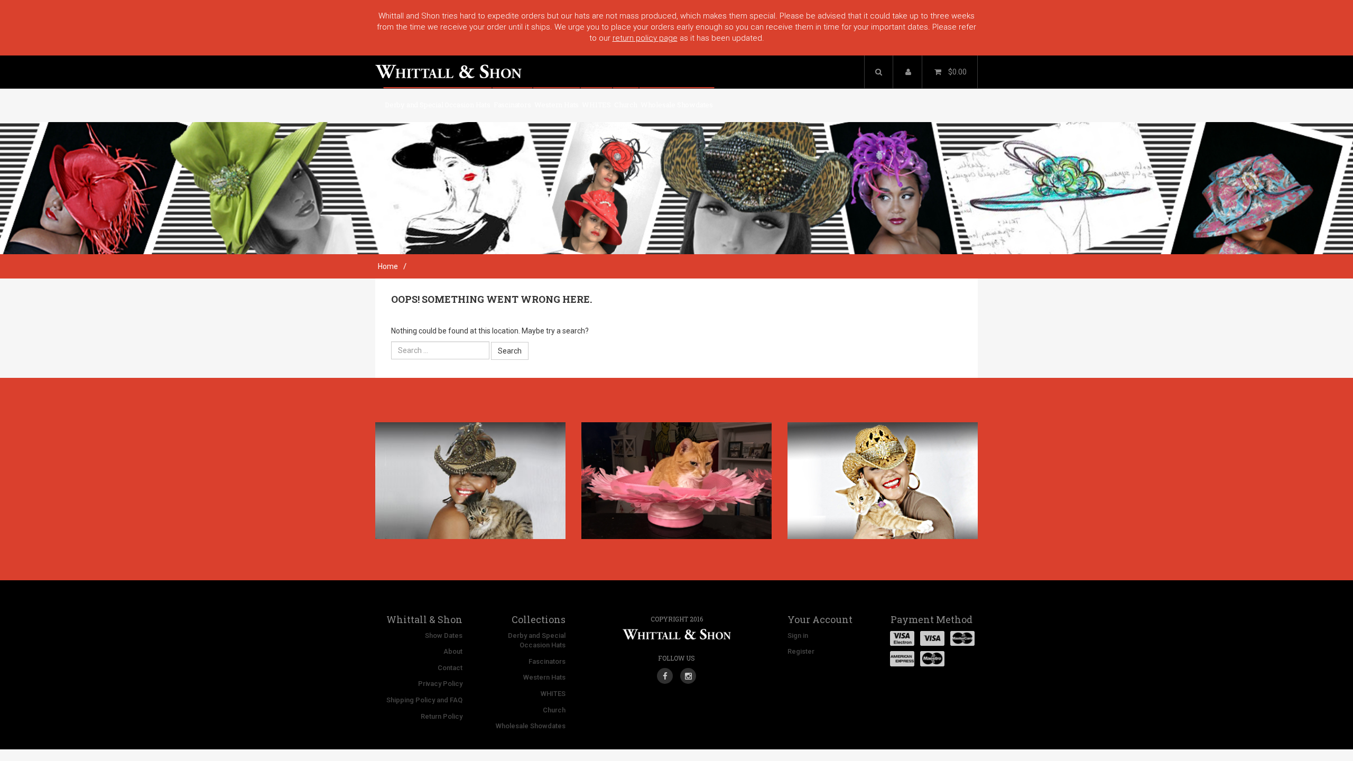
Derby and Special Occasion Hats (437, 104)
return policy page (645, 38)
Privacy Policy (440, 684)
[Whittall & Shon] (448, 66)
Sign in (797, 635)
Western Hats (556, 104)
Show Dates (443, 635)
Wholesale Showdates (677, 104)
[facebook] (664, 672)
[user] (908, 72)
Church (625, 104)
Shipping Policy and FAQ (424, 700)
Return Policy (441, 716)
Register (800, 651)
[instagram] (688, 672)
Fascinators (512, 104)
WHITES (596, 104)
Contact (450, 668)
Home (388, 266)
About (452, 651)
